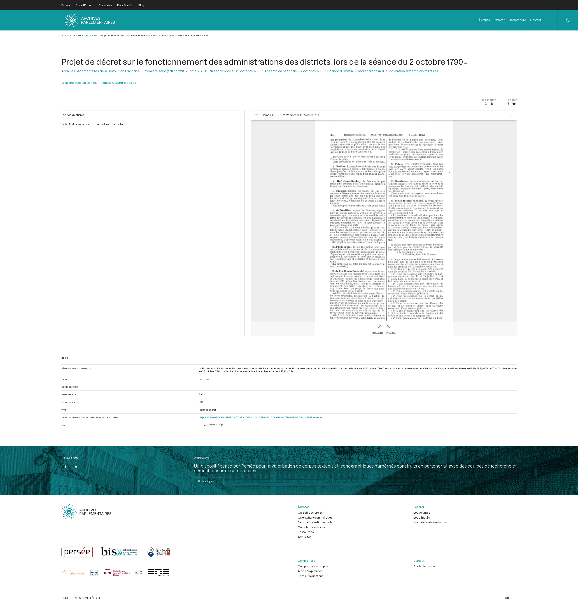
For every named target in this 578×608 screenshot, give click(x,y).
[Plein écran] (511, 115)
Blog (141, 5)
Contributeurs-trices (311, 527)
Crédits (511, 597)
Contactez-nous (424, 566)
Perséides (105, 5)
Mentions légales (89, 597)
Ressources (306, 531)
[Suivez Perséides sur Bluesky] (76, 466)
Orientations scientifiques (315, 517)
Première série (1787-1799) (164, 71)
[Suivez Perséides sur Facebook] (65, 466)
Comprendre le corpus (313, 566)
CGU (64, 597)
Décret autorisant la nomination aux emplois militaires (397, 71)
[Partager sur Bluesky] (514, 104)
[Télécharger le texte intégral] (492, 104)
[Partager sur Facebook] (508, 104)
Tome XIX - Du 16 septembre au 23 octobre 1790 (224, 71)
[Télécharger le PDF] (486, 104)
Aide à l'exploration (310, 571)
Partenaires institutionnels (315, 522)
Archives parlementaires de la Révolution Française (100, 71)
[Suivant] (389, 326)
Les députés (421, 517)
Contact (535, 19)
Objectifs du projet (310, 512)
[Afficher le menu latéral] (257, 115)
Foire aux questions (310, 576)
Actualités (304, 536)
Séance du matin (340, 71)
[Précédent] (379, 326)
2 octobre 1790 (312, 71)
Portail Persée (85, 5)
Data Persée (125, 5)
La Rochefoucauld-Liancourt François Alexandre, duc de (98, 82)
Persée (66, 5)
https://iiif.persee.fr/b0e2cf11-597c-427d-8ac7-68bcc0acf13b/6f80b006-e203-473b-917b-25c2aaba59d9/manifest (261, 417)
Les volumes (90, 35)
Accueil (65, 35)
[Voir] (465, 61)
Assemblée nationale (280, 71)
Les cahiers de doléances (430, 522)
